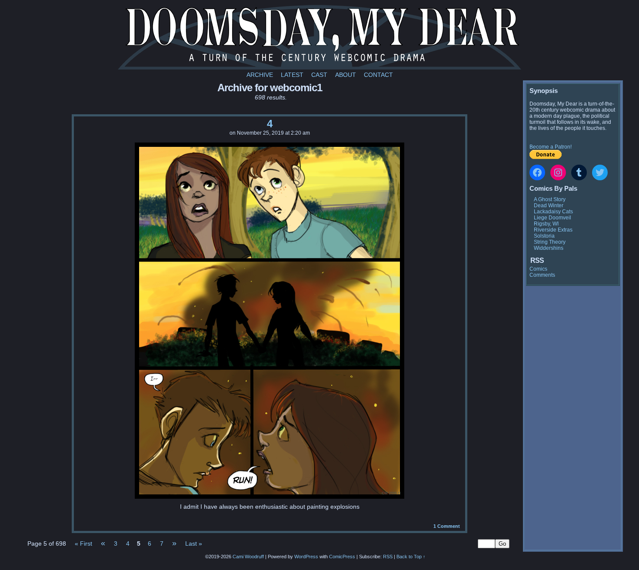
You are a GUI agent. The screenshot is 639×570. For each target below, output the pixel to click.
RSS (388, 556)
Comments (542, 275)
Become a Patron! (550, 147)
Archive (259, 74)
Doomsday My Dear (319, 37)
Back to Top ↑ (411, 556)
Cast (319, 74)
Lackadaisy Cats (553, 212)
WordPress (306, 556)
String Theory (550, 242)
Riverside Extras (553, 230)
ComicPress (342, 556)
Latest (292, 74)
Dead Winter (548, 205)
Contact (378, 74)
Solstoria (544, 236)
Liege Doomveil (552, 218)
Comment (446, 526)
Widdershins (548, 248)
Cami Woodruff (248, 556)
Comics (538, 269)
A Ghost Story (550, 199)
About (345, 74)
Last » (193, 543)
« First (83, 543)
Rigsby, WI (546, 224)
